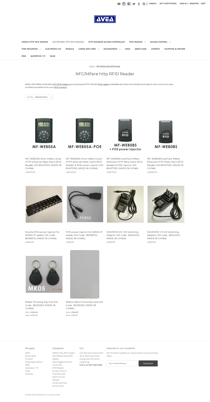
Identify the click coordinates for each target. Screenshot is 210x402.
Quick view (44, 128)
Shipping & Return (174, 49)
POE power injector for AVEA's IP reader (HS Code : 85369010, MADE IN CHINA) (84, 235)
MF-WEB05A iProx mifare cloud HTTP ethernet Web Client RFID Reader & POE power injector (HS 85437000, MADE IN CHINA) (84, 163)
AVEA (127, 49)
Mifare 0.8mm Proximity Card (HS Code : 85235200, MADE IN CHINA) (84, 305)
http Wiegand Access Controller (106, 42)
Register (194, 3)
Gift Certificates (168, 3)
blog (52, 56)
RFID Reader (136, 42)
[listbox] (44, 97)
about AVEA (141, 49)
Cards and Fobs (87, 49)
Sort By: (30, 97)
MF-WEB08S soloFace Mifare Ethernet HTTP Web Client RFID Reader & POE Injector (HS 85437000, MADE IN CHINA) (125, 163)
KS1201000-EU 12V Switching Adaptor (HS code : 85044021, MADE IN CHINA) (123, 235)
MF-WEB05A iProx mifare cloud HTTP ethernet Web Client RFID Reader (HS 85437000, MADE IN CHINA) (43, 163)
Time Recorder (30, 49)
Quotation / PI (38, 56)
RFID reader (103, 84)
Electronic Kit (53, 49)
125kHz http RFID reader (35, 42)
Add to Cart (44, 133)
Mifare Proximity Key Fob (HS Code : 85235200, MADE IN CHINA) (41, 305)
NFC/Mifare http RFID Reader (68, 42)
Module (70, 49)
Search (152, 3)
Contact (155, 49)
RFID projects (60, 87)
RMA (24, 56)
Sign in (183, 3)
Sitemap (29, 374)
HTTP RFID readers (60, 84)
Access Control (159, 42)
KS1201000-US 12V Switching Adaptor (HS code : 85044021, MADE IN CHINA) (163, 235)
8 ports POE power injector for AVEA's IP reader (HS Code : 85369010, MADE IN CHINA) (42, 235)
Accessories (111, 49)
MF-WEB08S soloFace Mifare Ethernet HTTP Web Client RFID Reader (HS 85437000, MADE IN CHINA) (165, 163)
